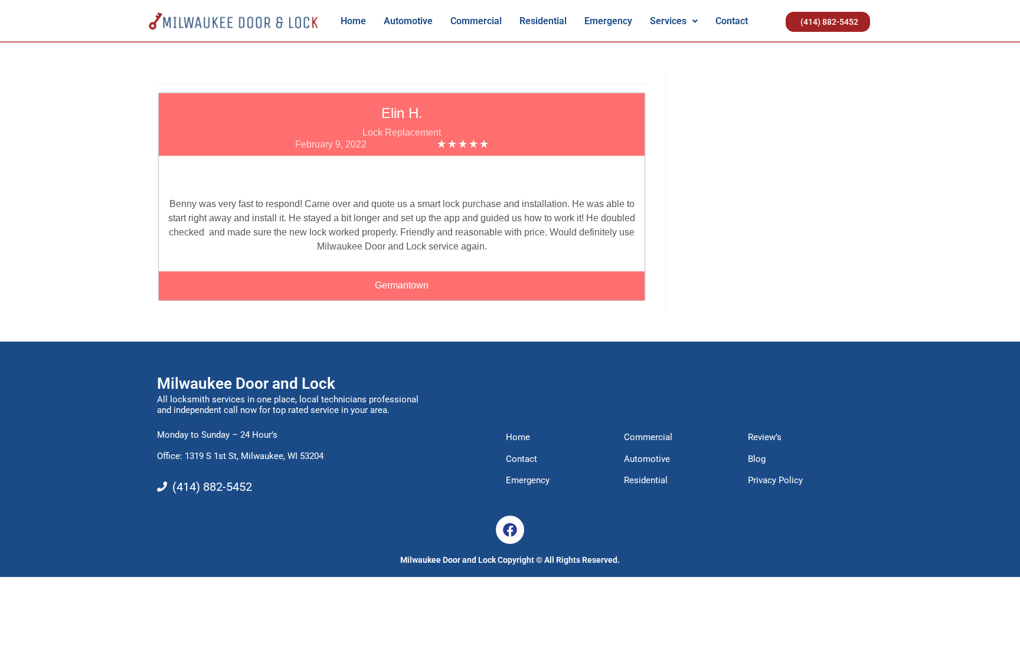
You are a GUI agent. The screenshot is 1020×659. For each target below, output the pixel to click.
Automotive (408, 21)
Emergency (608, 21)
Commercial (476, 21)
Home (353, 21)
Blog (757, 459)
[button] (674, 21)
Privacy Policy (775, 480)
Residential (543, 21)
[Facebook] (510, 530)
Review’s (765, 437)
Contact (731, 21)
